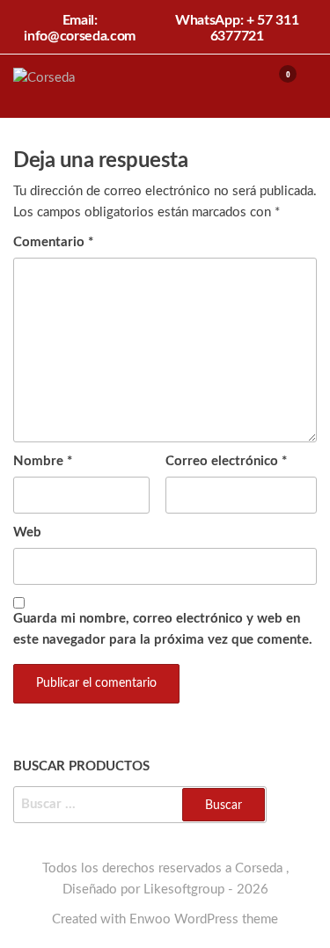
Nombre (42, 461)
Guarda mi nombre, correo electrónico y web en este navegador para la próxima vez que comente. (162, 629)
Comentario (53, 242)
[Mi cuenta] (261, 85)
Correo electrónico (226, 461)
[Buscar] (244, 85)
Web (27, 532)
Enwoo (150, 919)
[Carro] (279, 87)
